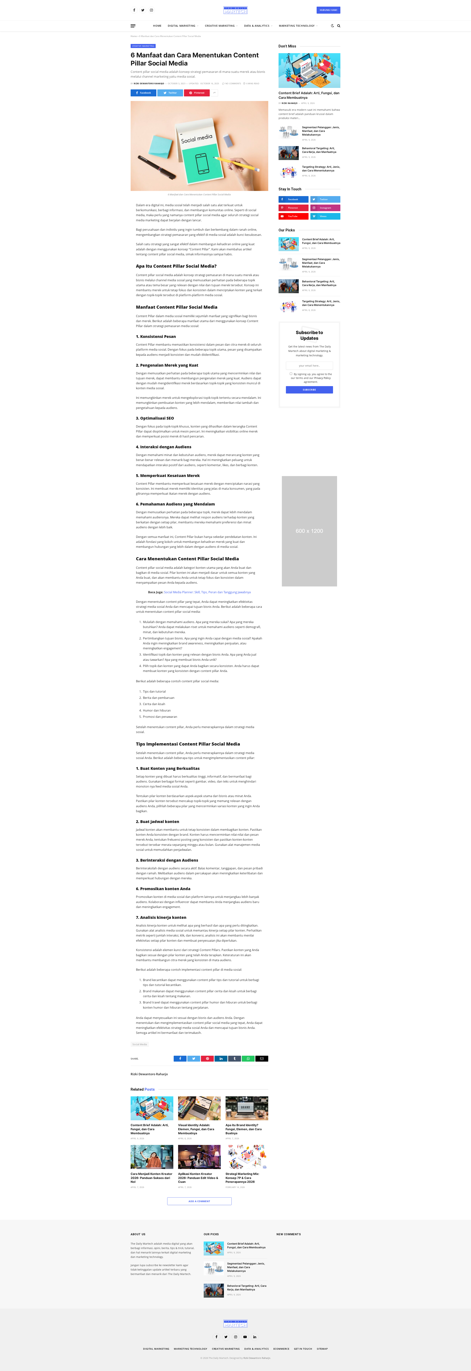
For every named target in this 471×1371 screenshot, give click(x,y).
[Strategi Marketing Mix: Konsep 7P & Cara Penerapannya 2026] (247, 1157)
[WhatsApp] (117, 238)
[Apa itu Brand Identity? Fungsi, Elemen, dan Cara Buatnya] (247, 1108)
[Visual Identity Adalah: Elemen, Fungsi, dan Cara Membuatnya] (199, 1108)
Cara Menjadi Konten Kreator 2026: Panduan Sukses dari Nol (151, 1178)
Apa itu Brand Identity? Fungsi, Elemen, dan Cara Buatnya (244, 1129)
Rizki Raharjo (290, 103)
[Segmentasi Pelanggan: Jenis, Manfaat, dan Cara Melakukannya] (289, 132)
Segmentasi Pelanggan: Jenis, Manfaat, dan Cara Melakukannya (321, 131)
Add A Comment (199, 1201)
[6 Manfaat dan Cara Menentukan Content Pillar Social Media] (199, 146)
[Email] (117, 253)
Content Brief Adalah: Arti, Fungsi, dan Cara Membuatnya (150, 1129)
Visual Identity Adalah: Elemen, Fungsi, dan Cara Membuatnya (196, 1129)
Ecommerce (281, 1348)
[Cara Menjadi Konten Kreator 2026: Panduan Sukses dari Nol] (152, 1157)
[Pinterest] (117, 245)
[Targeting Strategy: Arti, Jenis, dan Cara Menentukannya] (289, 172)
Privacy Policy (322, 378)
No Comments (233, 83)
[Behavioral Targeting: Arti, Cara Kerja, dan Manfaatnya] (289, 153)
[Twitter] (117, 222)
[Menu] (133, 26)
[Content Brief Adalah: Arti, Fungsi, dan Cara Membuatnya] (152, 1108)
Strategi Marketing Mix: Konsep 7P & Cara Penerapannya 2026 (242, 1178)
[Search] (338, 26)
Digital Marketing (181, 25)
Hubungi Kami (328, 10)
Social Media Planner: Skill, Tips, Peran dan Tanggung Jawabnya (207, 592)
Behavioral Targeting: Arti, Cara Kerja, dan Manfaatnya (319, 150)
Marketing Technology (297, 25)
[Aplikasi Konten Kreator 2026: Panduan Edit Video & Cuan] (199, 1157)
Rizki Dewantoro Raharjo (149, 83)
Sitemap (322, 1348)
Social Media (139, 1044)
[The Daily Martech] (235, 10)
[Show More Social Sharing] (214, 92)
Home (157, 25)
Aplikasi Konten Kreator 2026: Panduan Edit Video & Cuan (198, 1178)
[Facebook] (117, 214)
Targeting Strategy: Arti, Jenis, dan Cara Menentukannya (321, 168)
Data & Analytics (256, 25)
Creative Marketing (220, 25)
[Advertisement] (309, 442)
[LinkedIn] (117, 230)
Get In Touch (303, 1348)
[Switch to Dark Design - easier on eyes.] (332, 25)
